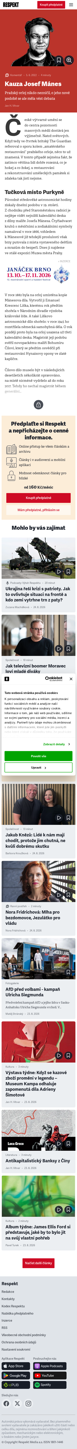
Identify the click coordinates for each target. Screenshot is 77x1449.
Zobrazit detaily (54, 744)
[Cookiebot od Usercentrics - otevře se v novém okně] (46, 679)
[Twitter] (17, 1407)
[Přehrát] (59, 572)
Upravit (36, 767)
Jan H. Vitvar (12, 105)
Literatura (11, 1155)
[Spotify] (50, 1385)
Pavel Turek (12, 1245)
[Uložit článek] (59, 60)
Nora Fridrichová (15, 930)
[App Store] (16, 1366)
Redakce (8, 1292)
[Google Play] (16, 1375)
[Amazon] (16, 1385)
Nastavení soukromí (16, 1350)
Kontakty (8, 1299)
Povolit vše (38, 756)
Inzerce (7, 1321)
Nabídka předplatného (17, 1314)
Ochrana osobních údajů (19, 1342)
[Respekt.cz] (11, 4)
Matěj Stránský (14, 1014)
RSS (5, 1328)
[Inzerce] (38, 274)
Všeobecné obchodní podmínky (24, 1335)
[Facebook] (6, 1407)
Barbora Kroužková (17, 853)
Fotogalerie (12, 983)
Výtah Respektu (31, 583)
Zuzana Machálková (17, 607)
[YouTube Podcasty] (50, 1375)
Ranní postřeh (18, 906)
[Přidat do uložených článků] (68, 572)
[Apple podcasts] (50, 1366)
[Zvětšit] (38, 40)
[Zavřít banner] (71, 678)
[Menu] (71, 4)
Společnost (12, 660)
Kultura (10, 1066)
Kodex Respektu (13, 1306)
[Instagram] (28, 1407)
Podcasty (15, 583)
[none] (69, 60)
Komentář (16, 75)
